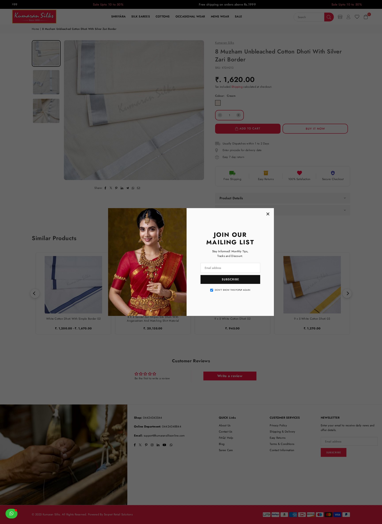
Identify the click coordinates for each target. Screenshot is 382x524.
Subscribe (230, 279)
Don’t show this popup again (232, 290)
